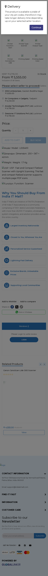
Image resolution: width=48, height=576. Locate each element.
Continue (36, 27)
